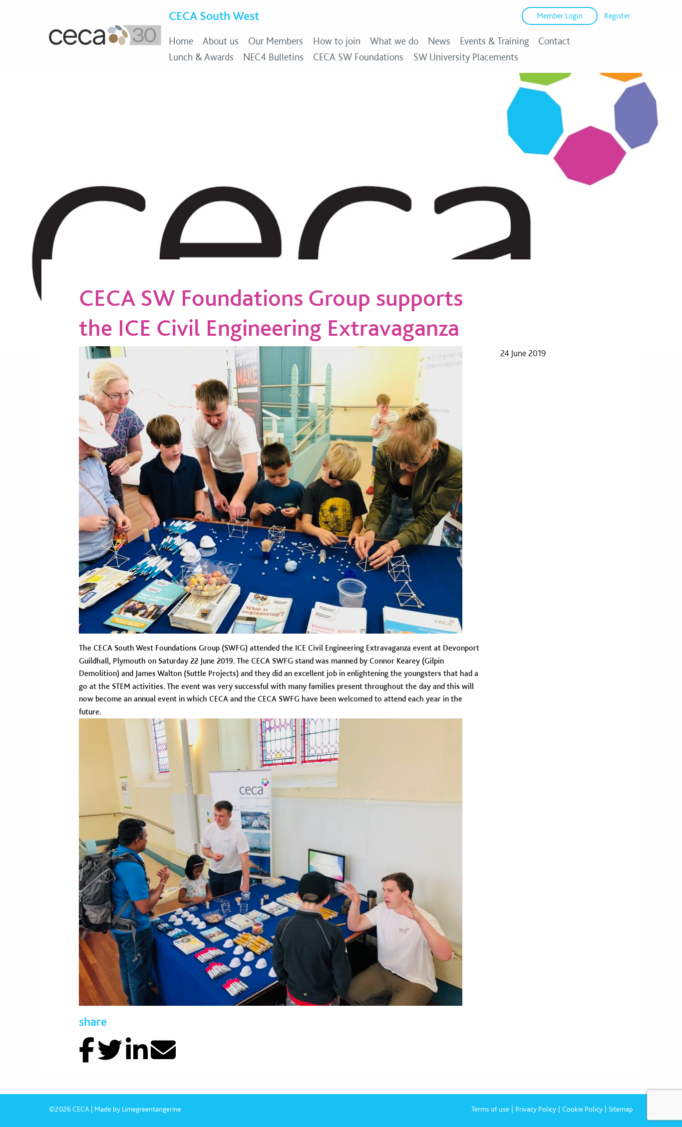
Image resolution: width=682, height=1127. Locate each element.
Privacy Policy (535, 1109)
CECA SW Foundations (358, 57)
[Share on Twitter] (109, 1050)
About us (221, 41)
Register (617, 15)
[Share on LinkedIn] (137, 1050)
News (439, 41)
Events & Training (494, 41)
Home (181, 41)
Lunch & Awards (201, 57)
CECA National (66, 86)
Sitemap (621, 1109)
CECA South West (214, 15)
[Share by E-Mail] (163, 1050)
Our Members (275, 41)
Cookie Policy (582, 1109)
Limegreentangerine (151, 1109)
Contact (554, 41)
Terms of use (490, 1109)
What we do (394, 41)
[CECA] (105, 45)
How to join (336, 41)
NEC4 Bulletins (273, 57)
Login (560, 15)
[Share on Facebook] (86, 1050)
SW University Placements (465, 57)
